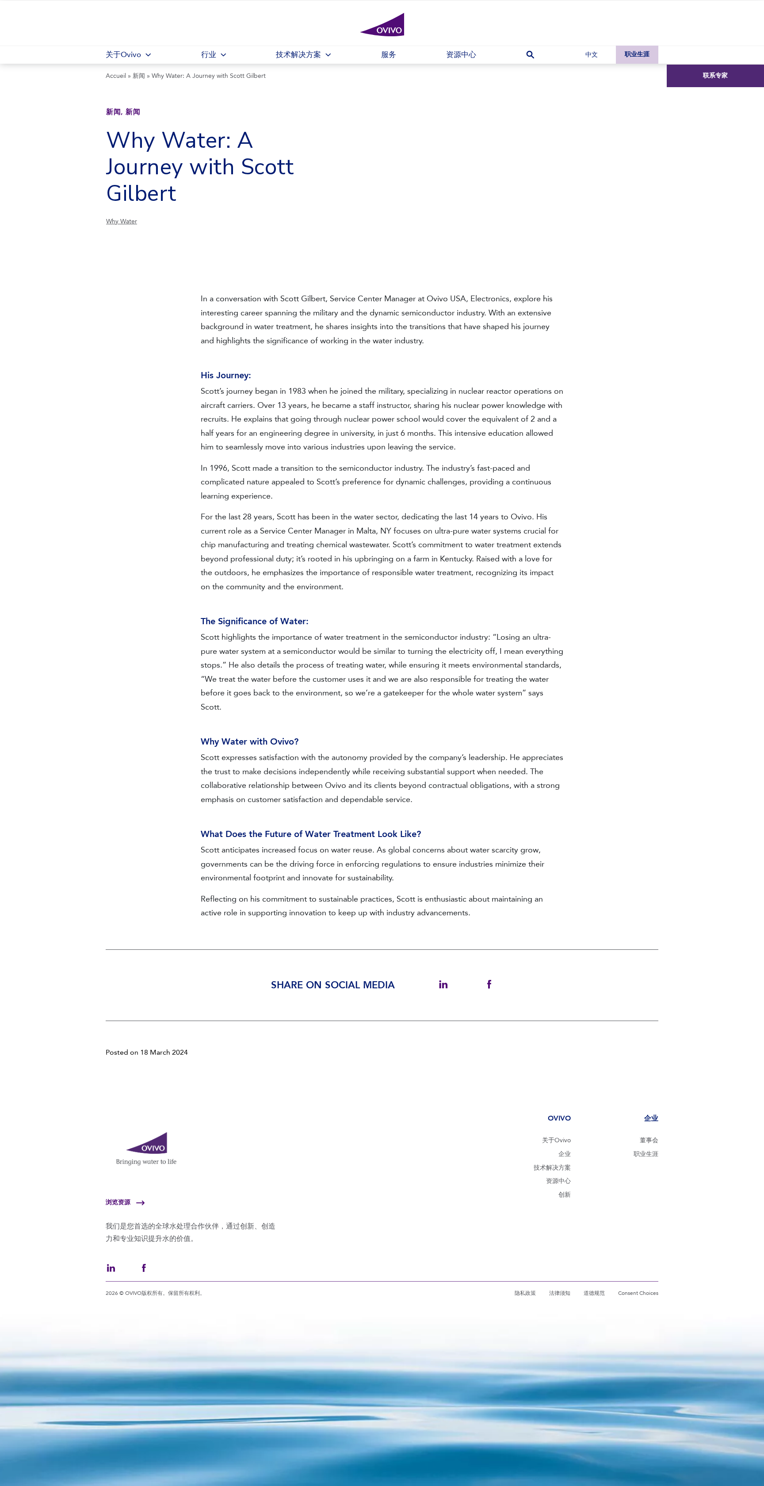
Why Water (121, 221)
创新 (564, 1194)
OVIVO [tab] (559, 1118)
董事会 (649, 1140)
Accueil (116, 76)
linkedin (111, 1268)
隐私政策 (525, 1293)
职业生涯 (637, 54)
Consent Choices (638, 1293)
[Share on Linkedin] (443, 985)
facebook (143, 1268)
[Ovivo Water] (382, 24)
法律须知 (559, 1293)
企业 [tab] (651, 1118)
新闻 (139, 76)
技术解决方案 (552, 1167)
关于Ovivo (556, 1140)
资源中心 (558, 1181)
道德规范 (594, 1293)
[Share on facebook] (489, 985)
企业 (564, 1154)
